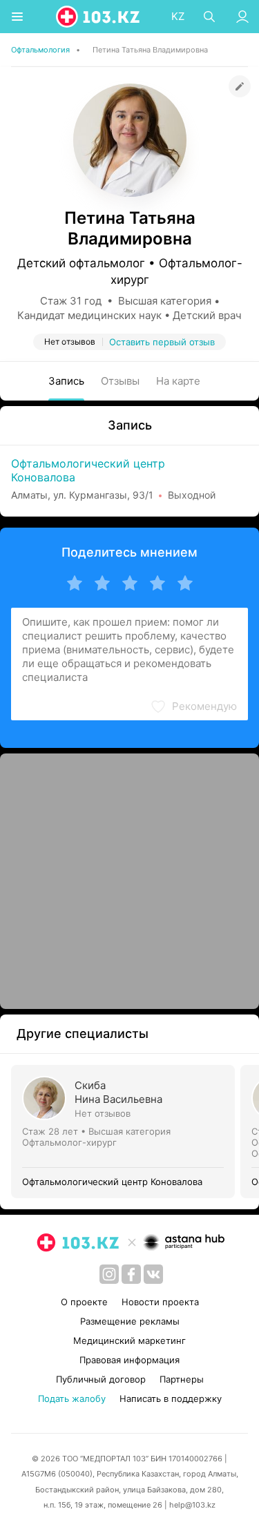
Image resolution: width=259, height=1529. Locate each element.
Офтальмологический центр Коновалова (88, 470)
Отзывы (120, 380)
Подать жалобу (72, 1398)
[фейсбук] (131, 1274)
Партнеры (182, 1379)
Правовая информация (129, 1359)
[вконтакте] (153, 1274)
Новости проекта (160, 1301)
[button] (193, 706)
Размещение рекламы (130, 1321)
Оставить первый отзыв (162, 341)
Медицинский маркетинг (129, 1340)
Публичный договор (101, 1379)
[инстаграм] (109, 1274)
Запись (66, 380)
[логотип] (99, 16)
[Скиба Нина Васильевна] (125, 1131)
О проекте (84, 1301)
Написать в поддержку (170, 1398)
